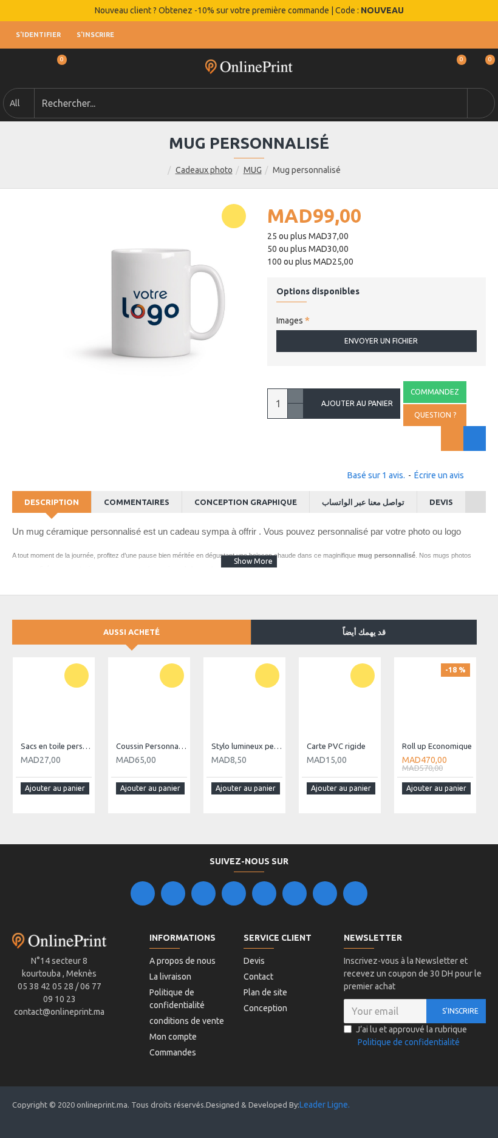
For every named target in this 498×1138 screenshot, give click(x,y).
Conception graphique (245, 502)
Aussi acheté (131, 632)
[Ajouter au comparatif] (474, 438)
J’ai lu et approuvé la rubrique (411, 1036)
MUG (253, 170)
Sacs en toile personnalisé (56, 746)
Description (51, 502)
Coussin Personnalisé (151, 746)
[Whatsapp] (355, 893)
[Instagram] (203, 893)
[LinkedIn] (234, 893)
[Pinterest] (325, 893)
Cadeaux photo (204, 170)
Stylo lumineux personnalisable (246, 746)
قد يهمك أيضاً (364, 632)
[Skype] (294, 893)
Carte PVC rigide (336, 746)
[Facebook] (143, 893)
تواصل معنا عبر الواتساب (363, 502)
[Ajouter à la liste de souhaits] (452, 438)
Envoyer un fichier (381, 341)
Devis (441, 502)
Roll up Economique (437, 746)
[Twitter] (173, 893)
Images (289, 320)
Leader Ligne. (324, 1104)
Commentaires (136, 502)
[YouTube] (264, 893)
